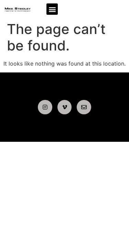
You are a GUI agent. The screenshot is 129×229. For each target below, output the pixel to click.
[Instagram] (45, 107)
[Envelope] (84, 107)
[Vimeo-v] (64, 107)
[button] (52, 9)
